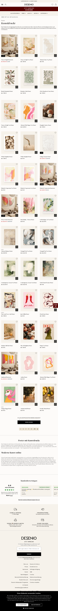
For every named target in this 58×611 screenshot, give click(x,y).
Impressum (25, 569)
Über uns (26, 564)
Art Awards (25, 585)
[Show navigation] (2, 4)
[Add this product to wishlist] (16, 35)
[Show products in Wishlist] (52, 4)
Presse (26, 566)
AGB (31, 572)
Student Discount (23, 579)
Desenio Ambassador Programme (19, 582)
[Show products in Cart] (55, 4)
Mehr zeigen (29, 422)
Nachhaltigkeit (24, 574)
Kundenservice (34, 566)
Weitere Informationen (29, 601)
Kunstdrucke (14, 17)
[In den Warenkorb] (16, 55)
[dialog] (29, 601)
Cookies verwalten (34, 582)
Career (26, 572)
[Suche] (5, 4)
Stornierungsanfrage (35, 579)
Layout (29, 13)
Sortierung (44, 13)
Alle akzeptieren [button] (22, 604)
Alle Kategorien (14, 13)
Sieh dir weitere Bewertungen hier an (29, 499)
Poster (8, 17)
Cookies (32, 574)
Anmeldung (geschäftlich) (21, 587)
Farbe (23, 13)
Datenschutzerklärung (27, 557)
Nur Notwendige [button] (35, 604)
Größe (36, 13)
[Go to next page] (37, 429)
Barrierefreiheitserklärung (21, 577)
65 (34, 429)
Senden (29, 554)
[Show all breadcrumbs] (2, 17)
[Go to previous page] (20, 429)
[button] (29, 608)
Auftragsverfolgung (35, 569)
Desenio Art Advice (35, 564)
